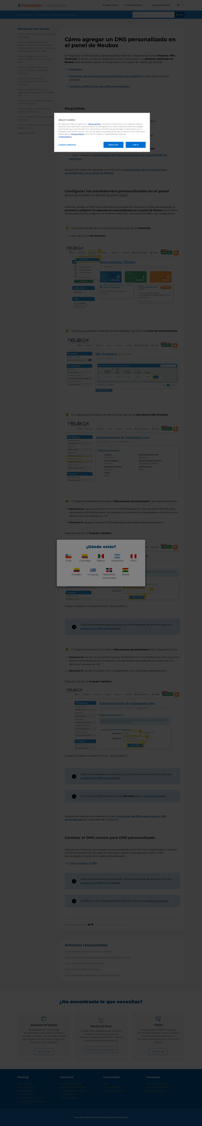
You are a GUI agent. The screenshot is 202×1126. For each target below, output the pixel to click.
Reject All (113, 145)
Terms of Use (94, 124)
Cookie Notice (65, 137)
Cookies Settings (67, 145)
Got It (135, 145)
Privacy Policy (77, 134)
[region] (102, 132)
